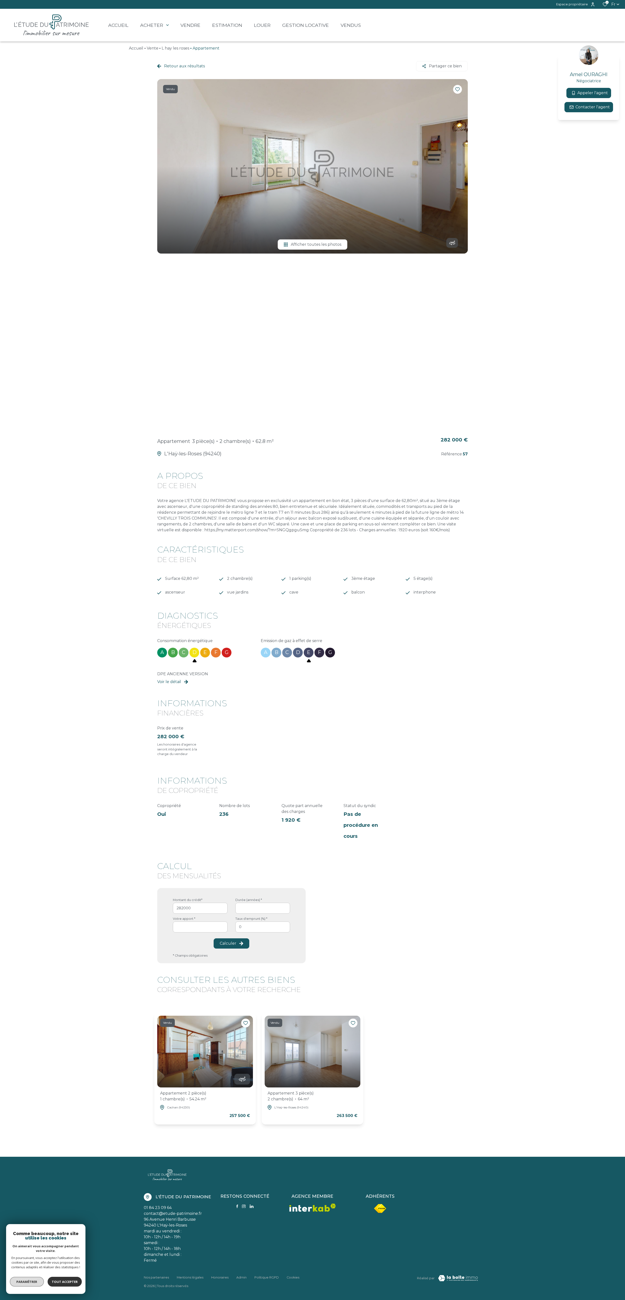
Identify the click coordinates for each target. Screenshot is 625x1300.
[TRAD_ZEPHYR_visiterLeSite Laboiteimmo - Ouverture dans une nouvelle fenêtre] (458, 1278)
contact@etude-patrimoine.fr (173, 1213)
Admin (241, 1277)
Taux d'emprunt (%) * (251, 919)
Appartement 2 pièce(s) (183, 1096)
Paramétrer (27, 1282)
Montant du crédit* (187, 900)
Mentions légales (190, 1277)
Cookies (293, 1277)
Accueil (136, 48)
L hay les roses (175, 48)
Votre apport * (184, 919)
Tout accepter (65, 1282)
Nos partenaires (156, 1277)
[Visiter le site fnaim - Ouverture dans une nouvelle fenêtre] (380, 1208)
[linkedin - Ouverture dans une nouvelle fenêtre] (252, 1206)
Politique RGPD (266, 1277)
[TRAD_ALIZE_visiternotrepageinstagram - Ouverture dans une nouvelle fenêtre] (244, 1206)
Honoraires (220, 1277)
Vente (152, 48)
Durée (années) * (248, 900)
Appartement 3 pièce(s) (291, 1096)
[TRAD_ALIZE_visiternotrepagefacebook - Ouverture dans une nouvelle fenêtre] (237, 1206)
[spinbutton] (262, 926)
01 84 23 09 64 (158, 1207)
